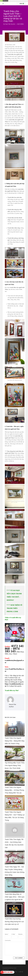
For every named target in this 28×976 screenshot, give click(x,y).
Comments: (8, 940)
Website (20, 934)
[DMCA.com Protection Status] (4, 1)
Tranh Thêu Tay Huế (10, 24)
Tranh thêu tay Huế (11, 690)
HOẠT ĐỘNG (20, 24)
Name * (7, 934)
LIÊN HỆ (21, 971)
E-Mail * (13, 934)
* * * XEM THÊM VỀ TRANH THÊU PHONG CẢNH (14, 608)
